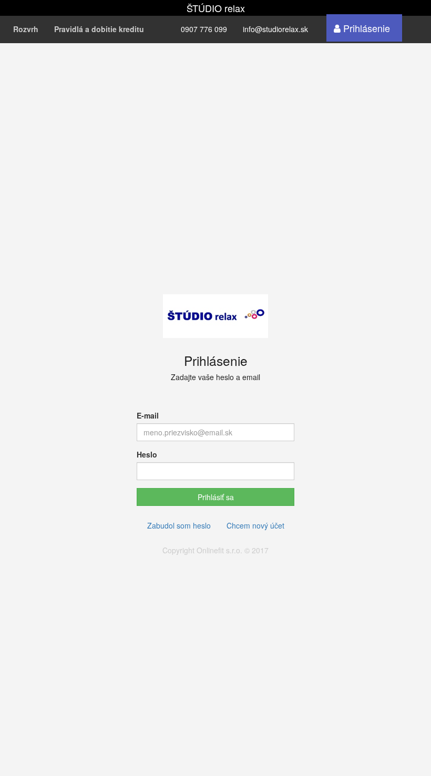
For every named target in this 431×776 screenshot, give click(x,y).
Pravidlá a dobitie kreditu (99, 29)
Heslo (147, 454)
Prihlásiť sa (216, 497)
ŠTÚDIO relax (216, 8)
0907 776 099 (204, 29)
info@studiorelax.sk (275, 29)
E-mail (148, 415)
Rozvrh (25, 29)
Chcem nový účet (255, 525)
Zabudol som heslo (179, 525)
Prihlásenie (365, 28)
